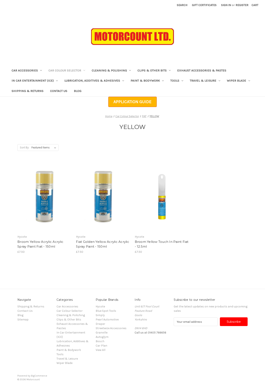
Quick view (43, 189)
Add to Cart (44, 204)
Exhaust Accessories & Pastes (201, 70)
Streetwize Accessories (111, 328)
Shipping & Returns (27, 91)
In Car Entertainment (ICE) (33, 80)
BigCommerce (39, 375)
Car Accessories (25, 70)
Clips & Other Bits (152, 70)
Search (182, 5)
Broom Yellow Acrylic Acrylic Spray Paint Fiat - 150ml (40, 244)
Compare (43, 197)
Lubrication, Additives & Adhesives (92, 80)
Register (242, 5)
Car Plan (101, 345)
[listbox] (44, 147)
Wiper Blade (236, 80)
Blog (77, 91)
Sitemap (23, 319)
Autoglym (102, 337)
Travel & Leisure (203, 80)
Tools (174, 80)
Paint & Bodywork (145, 80)
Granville (101, 332)
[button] (132, 102)
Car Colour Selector (64, 70)
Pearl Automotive (107, 319)
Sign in (226, 5)
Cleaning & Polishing (109, 70)
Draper (100, 324)
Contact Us (58, 91)
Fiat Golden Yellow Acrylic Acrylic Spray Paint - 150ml (102, 244)
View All (100, 350)
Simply (100, 315)
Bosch (100, 341)
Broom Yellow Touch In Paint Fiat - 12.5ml (162, 244)
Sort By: (24, 147)
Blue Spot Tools (106, 311)
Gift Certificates (204, 5)
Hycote (100, 306)
